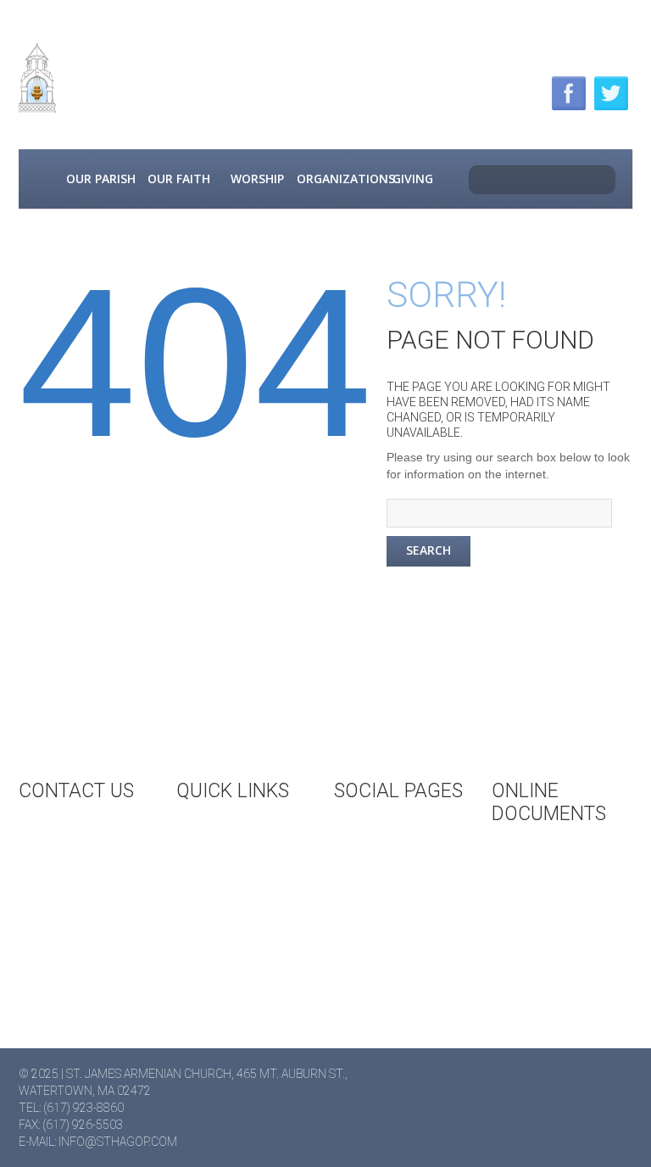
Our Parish (101, 178)
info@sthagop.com (117, 1141)
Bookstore (242, 903)
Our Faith (178, 178)
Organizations (335, 178)
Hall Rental (244, 875)
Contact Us (85, 830)
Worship (257, 178)
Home (40, 179)
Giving (412, 178)
